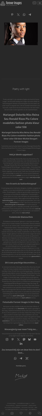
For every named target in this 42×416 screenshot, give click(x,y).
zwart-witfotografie (18, 296)
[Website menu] (40, 3)
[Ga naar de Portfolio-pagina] (12, 415)
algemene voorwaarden (21, 405)
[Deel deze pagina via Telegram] (21, 360)
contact (18, 175)
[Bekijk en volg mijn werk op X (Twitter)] (18, 341)
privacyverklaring (10, 405)
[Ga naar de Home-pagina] (3, 415)
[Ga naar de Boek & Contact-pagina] (39, 415)
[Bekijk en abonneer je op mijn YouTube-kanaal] (35, 341)
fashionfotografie (7, 200)
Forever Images (12, 403)
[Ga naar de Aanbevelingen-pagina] (21, 415)
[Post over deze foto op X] (18, 16)
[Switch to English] (35, 3)
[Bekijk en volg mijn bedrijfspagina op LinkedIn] (21, 345)
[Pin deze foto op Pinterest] (12, 16)
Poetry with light (21, 89)
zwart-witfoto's (26, 298)
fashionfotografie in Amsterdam (15, 204)
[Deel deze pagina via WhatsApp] (15, 360)
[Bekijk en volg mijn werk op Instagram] (7, 341)
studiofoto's (6, 321)
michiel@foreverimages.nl (23, 403)
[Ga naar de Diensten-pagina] (30, 415)
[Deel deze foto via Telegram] (30, 16)
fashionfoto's (14, 202)
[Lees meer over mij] (21, 380)
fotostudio (21, 308)
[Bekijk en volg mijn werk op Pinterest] (12, 341)
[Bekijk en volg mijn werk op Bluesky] (29, 341)
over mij (37, 209)
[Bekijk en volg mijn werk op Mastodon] (24, 341)
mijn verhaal (26, 213)
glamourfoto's (36, 256)
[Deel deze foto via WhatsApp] (24, 16)
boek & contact (32, 405)
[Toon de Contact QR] (27, 360)
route (32, 403)
